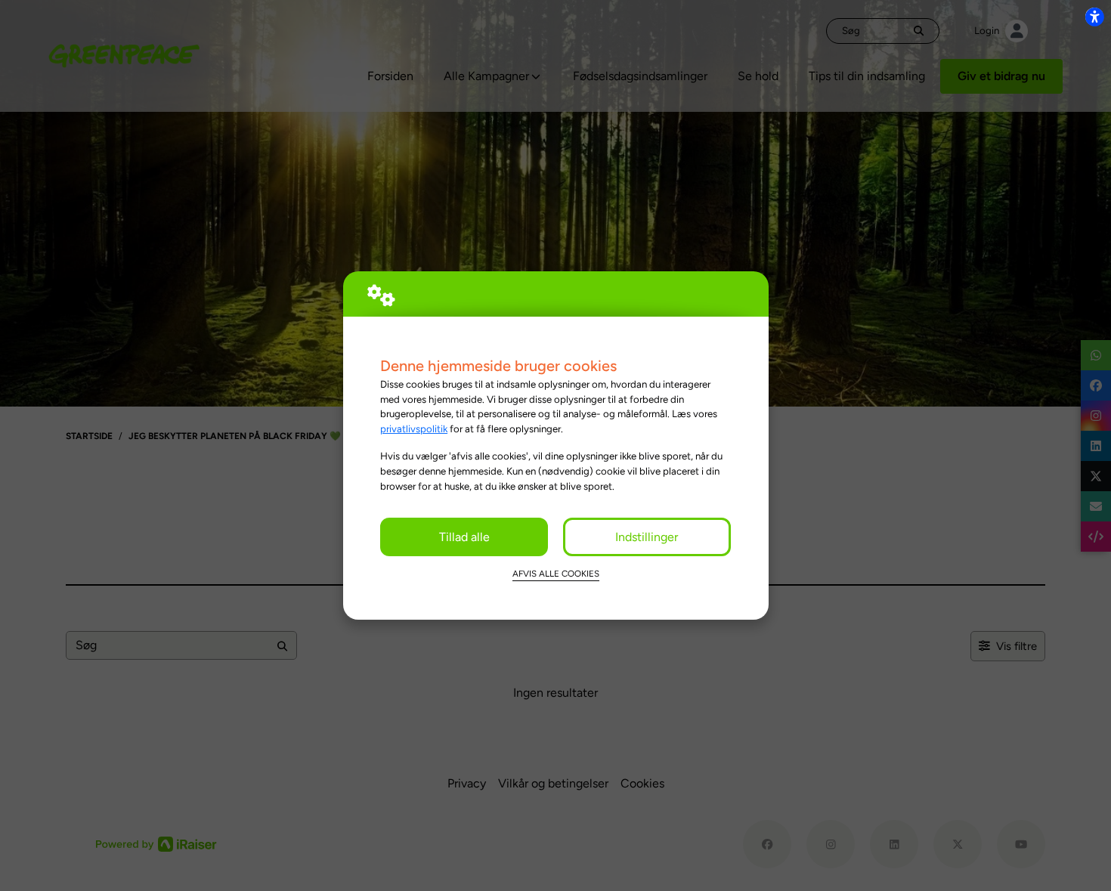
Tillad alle (464, 537)
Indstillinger (646, 537)
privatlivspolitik (413, 428)
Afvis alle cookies (555, 573)
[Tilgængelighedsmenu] (1094, 17)
